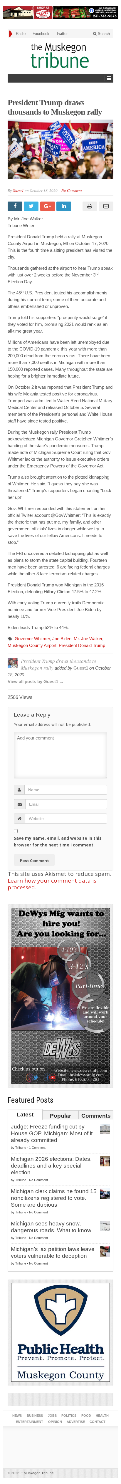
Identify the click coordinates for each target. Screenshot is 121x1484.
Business (35, 1415)
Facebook (41, 33)
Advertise (76, 1421)
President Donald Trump (82, 645)
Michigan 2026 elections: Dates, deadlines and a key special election (51, 1166)
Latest (25, 1114)
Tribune (20, 1147)
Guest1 (18, 190)
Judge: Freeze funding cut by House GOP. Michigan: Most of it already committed (52, 1133)
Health (102, 1415)
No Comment (71, 190)
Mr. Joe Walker (88, 638)
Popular (60, 1116)
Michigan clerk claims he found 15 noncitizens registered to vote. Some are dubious (54, 1198)
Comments (96, 1116)
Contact (97, 1421)
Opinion (55, 1421)
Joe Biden (61, 638)
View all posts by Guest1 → (36, 681)
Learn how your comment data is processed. (52, 884)
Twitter (62, 33)
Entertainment (29, 1421)
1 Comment (37, 1147)
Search (103, 33)
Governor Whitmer (32, 638)
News (17, 1415)
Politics (68, 1415)
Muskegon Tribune (37, 1473)
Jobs (52, 1415)
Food (86, 1415)
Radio (21, 33)
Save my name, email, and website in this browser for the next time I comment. (58, 841)
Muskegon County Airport (32, 645)
